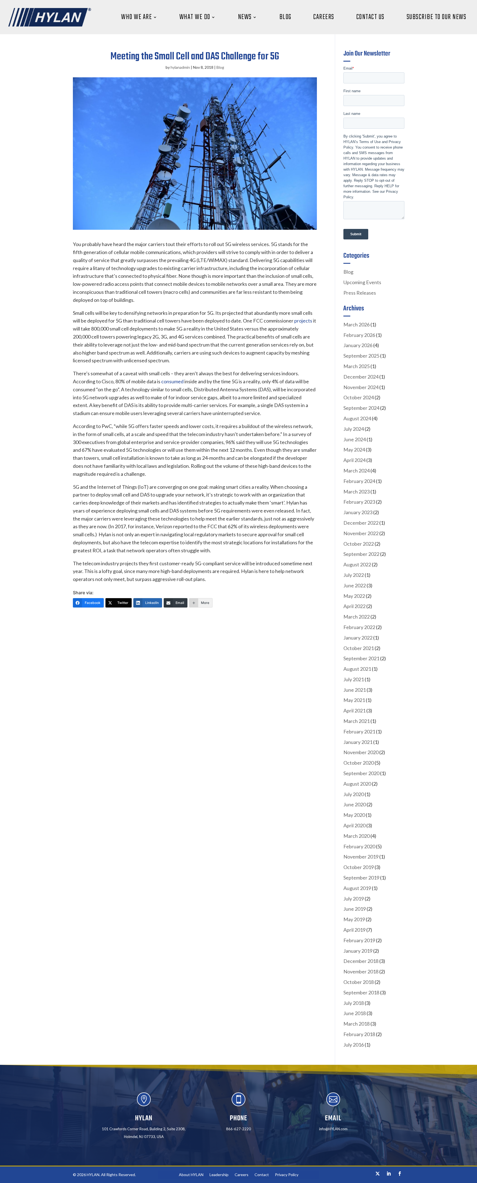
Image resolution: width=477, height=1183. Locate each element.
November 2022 (360, 533)
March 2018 (356, 1024)
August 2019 (357, 888)
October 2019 (358, 867)
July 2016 (353, 1045)
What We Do (194, 17)
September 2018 (361, 992)
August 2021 (357, 669)
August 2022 (357, 564)
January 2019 (357, 951)
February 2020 (359, 846)
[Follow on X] (377, 1173)
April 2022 (354, 606)
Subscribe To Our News (437, 17)
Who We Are (136, 17)
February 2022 (359, 627)
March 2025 (356, 366)
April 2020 (354, 825)
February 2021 (359, 731)
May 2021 (354, 700)
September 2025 (361, 356)
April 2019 (354, 930)
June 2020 (354, 804)
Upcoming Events (362, 282)
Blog (285, 17)
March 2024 (356, 471)
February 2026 (359, 335)
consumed (172, 381)
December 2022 (360, 523)
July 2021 (353, 679)
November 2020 (360, 752)
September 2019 (361, 878)
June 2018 (354, 1013)
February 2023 (359, 502)
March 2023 (356, 491)
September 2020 (361, 773)
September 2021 (361, 658)
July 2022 (353, 575)
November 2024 (360, 387)
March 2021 (356, 721)
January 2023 (357, 512)
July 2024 (353, 429)
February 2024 (359, 481)
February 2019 (359, 940)
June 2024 (354, 439)
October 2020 (358, 763)
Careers (323, 17)
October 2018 (358, 982)
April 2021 (354, 710)
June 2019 (354, 909)
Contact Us (370, 17)
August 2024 (357, 418)
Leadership (219, 1175)
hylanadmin (180, 67)
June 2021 (354, 690)
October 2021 (358, 648)
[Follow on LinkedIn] (388, 1173)
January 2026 (357, 345)
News (245, 17)
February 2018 (359, 1034)
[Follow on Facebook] (399, 1173)
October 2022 (358, 544)
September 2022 (361, 554)
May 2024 (354, 450)
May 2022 (354, 596)
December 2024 (360, 377)
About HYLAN (191, 1175)
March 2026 (356, 324)
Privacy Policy (286, 1175)
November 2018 (360, 971)
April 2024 (354, 460)
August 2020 (357, 784)
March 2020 (356, 836)
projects (303, 321)
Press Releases (359, 293)
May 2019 (354, 919)
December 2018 (360, 961)
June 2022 (354, 585)
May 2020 (354, 815)
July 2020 (353, 794)
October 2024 (358, 397)
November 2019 (360, 857)
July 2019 (353, 899)
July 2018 (353, 1003)
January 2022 (357, 638)
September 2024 (361, 408)
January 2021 (357, 742)
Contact (262, 1175)
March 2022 (356, 617)
